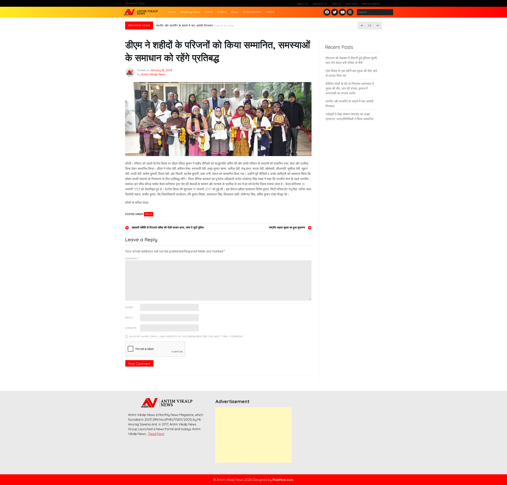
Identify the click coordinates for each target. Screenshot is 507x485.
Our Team (351, 3)
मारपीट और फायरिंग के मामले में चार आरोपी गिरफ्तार (194, 25)
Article (270, 12)
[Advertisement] (253, 435)
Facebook (327, 12)
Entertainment (252, 12)
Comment (132, 258)
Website (131, 327)
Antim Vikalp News (153, 74)
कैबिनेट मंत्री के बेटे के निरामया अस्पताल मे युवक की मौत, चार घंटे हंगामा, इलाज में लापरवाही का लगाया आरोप (350, 88)
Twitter (334, 12)
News (234, 12)
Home (172, 12)
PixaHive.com (283, 480)
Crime (209, 12)
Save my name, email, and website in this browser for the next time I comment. (186, 336)
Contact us (320, 3)
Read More (156, 434)
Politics (222, 12)
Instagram (351, 12)
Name (129, 307)
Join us (336, 3)
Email (129, 317)
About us (302, 3)
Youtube (342, 12)
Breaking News (190, 12)
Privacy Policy (371, 3)
